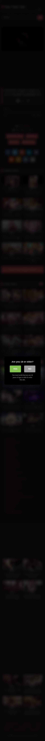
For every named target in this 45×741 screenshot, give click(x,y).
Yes (15, 369)
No (29, 369)
